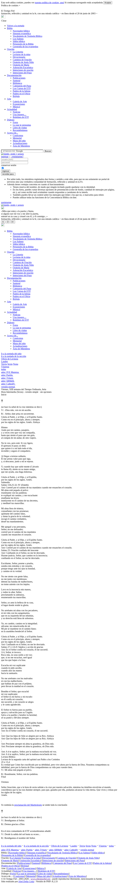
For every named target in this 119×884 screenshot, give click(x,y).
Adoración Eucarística (23, 67)
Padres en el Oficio (21, 93)
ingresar (4, 156)
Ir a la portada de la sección (13, 356)
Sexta (9, 364)
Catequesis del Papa (22, 86)
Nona (15, 364)
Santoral (16, 80)
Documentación (14, 75)
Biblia (9, 28)
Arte (9, 99)
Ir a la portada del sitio (11, 353)
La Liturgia (18, 52)
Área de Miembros (21, 146)
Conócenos (18, 135)
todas (3, 369)
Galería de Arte (20, 101)
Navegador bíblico (21, 31)
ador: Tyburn (7, 378)
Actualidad (12, 109)
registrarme (6, 202)
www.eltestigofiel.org (40, 879)
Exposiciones (19, 104)
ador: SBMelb (8, 381)
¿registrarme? (17, 156)
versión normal (8, 386)
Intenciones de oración (23, 70)
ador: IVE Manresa (10, 372)
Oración (10, 49)
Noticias (16, 112)
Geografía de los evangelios (25, 46)
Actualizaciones (20, 143)
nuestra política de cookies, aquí (49, 2)
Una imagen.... (19, 114)
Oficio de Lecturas (9, 359)
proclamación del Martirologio (28, 805)
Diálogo (10, 120)
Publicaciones (19, 78)
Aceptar (107, 3)
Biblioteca (17, 83)
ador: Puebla (7, 375)
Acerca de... (12, 133)
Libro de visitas (20, 127)
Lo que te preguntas (22, 125)
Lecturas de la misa (21, 54)
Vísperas (5, 366)
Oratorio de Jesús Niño (23, 62)
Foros (15, 122)
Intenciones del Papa (22, 72)
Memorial (17, 138)
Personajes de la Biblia (23, 44)
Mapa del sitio (19, 140)
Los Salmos (18, 38)
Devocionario (19, 57)
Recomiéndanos (20, 130)
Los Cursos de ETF (22, 88)
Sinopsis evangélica (22, 33)
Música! (16, 106)
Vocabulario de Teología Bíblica (27, 36)
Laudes (4, 361)
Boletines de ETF (21, 117)
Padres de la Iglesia (21, 91)
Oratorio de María (21, 65)
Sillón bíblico (19, 41)
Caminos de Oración (22, 59)
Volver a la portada (15, 25)
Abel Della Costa (26, 881)
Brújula (16, 96)
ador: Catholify (8, 384)
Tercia (4, 364)
